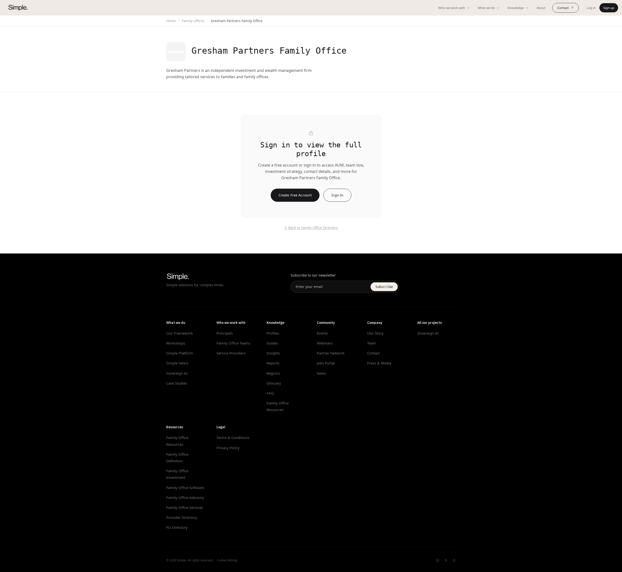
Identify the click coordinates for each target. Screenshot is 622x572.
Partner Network (331, 353)
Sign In (337, 195)
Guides (272, 343)
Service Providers (230, 353)
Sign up (608, 8)
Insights (273, 353)
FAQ (270, 393)
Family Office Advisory (185, 497)
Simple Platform (179, 353)
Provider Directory (181, 517)
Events (322, 333)
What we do (486, 8)
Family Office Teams (233, 343)
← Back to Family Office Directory (311, 227)
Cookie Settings (227, 560)
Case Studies (176, 383)
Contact (563, 8)
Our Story (375, 333)
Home (171, 20)
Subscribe (384, 287)
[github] (454, 560)
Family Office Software (185, 487)
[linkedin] (437, 560)
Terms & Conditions (232, 437)
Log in (591, 8)
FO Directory (177, 527)
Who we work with (451, 8)
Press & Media (379, 363)
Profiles (273, 333)
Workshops (175, 343)
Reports (273, 363)
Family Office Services (184, 507)
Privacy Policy (228, 447)
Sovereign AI (177, 373)
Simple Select (177, 363)
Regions (273, 373)
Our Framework (179, 333)
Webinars (325, 343)
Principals (224, 333)
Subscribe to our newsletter (313, 275)
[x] (446, 560)
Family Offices (193, 20)
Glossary (274, 383)
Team (371, 343)
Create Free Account (295, 195)
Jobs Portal (326, 363)
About (540, 8)
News (321, 373)
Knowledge (516, 8)
